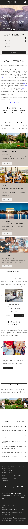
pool (24, 83)
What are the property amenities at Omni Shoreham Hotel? (12, 447)
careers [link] (3, 483)
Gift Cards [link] (4, 475)
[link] (14, 148)
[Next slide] (26, 17)
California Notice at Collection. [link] (9, 511)
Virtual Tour (14, 102)
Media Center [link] (4, 477)
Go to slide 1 (9, 29)
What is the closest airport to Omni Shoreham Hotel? (12, 431)
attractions (22, 88)
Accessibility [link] (5, 509)
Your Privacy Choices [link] (16, 512)
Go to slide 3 (14, 29)
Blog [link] (15, 477)
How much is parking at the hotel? (12, 426)
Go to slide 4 (16, 29)
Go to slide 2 (11, 29)
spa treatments (15, 86)
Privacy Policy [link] (22, 509)
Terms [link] (15, 509)
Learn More (5, 28)
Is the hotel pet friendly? (9, 456)
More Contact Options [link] (7, 472)
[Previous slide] (2, 17)
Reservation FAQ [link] (6, 514)
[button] (25, 2)
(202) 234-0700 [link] (8, 470)
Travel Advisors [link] (5, 480)
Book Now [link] (7, 163)
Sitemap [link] (11, 509)
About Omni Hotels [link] (17, 475)
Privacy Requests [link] (6, 512)
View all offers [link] (7, 199)
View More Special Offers (13, 271)
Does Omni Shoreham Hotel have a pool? (12, 442)
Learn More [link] (7, 265)
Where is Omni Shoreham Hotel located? (11, 436)
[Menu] (2, 2)
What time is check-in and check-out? (12, 452)
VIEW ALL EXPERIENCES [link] (13, 337)
